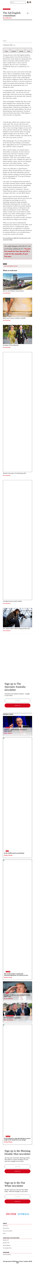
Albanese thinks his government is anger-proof (15, 730)
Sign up (17, 705)
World (7, 851)
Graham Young (8, 977)
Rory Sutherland (7, 18)
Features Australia (9, 1015)
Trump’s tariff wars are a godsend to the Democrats (17, 995)
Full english (10, 266)
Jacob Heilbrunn (8, 998)
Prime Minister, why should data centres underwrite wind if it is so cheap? (17, 1139)
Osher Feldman (8, 733)
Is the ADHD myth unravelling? (14, 853)
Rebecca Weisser (8, 1020)
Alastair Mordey (8, 855)
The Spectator (17, 1214)
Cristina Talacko (8, 1142)
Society (15, 266)
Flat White (8, 727)
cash (5, 266)
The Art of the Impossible (12, 1018)
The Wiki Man (6, 9)
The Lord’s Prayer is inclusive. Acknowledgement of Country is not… (16, 974)
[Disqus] (17, 657)
